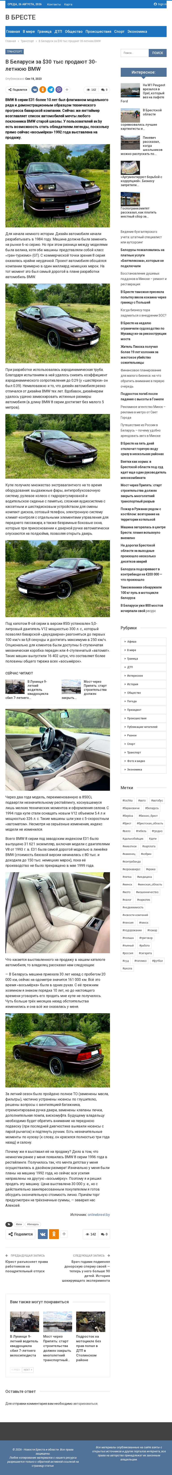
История (132, 684)
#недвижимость (133, 907)
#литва (127, 876)
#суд (126, 960)
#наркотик (143, 899)
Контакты (54, 4)
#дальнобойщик (133, 838)
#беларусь (33, 1224)
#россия (128, 953)
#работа (144, 945)
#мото (126, 892)
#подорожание (132, 930)
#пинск (143, 922)
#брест (127, 823)
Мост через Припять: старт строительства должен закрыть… (84, 690)
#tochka (128, 800)
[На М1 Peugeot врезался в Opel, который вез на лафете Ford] (130, 90)
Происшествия (98, 31)
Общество (74, 31)
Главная (13, 31)
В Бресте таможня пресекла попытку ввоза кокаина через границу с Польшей (143, 297)
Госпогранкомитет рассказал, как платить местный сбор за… (139, 212)
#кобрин (146, 854)
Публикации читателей (142, 727)
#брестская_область (150, 823)
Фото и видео (136, 761)
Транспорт (14, 51)
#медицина (144, 876)
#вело (126, 831)
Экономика (137, 31)
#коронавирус (131, 869)
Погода (132, 701)
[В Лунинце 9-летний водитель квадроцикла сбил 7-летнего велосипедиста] (15, 687)
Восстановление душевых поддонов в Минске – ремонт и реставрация (144, 279)
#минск (127, 884)
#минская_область (150, 884)
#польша (128, 938)
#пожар (152, 930)
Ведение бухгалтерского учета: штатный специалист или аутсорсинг (141, 237)
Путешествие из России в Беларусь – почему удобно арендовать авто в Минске (141, 430)
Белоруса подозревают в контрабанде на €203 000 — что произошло (141, 574)
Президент (134, 709)
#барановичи (131, 808)
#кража (150, 869)
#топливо (140, 960)
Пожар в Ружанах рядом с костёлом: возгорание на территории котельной (141, 514)
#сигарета (145, 953)
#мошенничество (147, 892)
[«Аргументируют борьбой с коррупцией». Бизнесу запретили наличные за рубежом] (130, 168)
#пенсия (128, 922)
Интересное (135, 675)
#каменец (129, 854)
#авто (142, 800)
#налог (127, 899)
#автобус (157, 800)
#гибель (141, 831)
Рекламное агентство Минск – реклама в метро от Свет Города (143, 412)
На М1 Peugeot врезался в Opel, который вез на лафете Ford (143, 93)
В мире (29, 31)
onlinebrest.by (99, 1215)
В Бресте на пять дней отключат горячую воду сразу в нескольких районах (142, 449)
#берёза (128, 815)
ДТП (58, 31)
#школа (127, 968)
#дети (153, 838)
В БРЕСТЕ (20, 17)
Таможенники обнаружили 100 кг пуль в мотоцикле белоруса (141, 593)
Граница (45, 31)
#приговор (146, 938)
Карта (68, 4)
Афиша (131, 641)
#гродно (157, 831)
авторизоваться (85, 1403)
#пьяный (128, 945)
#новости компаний (135, 915)
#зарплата (148, 846)
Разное (132, 735)
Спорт (119, 31)
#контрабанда (132, 861)
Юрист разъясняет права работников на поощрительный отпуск (26, 1266)
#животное (130, 846)
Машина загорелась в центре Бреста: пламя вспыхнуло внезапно (143, 532)
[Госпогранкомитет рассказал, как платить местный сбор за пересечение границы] (130, 199)
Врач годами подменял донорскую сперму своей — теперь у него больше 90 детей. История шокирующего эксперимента (86, 1271)
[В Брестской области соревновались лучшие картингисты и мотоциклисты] (130, 115)
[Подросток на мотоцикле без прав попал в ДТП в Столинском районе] (90, 1322)
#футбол (157, 960)
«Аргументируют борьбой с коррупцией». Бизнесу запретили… (141, 181)
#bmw (19, 1224)
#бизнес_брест (148, 815)
